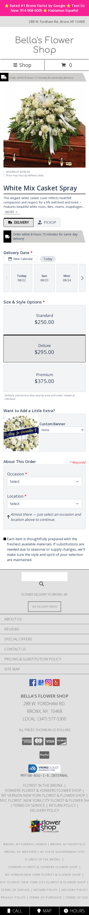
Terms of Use (77, 897)
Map (46, 911)
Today (47, 259)
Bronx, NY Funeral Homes (25, 844)
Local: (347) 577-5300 (44, 719)
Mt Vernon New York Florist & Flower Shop (43, 795)
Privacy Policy (13, 897)
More (9, 212)
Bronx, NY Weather (21, 852)
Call (16, 911)
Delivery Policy (44, 810)
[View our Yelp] (56, 684)
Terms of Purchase (45, 897)
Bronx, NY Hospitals (68, 844)
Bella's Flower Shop (44, 45)
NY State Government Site (62, 852)
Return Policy (63, 805)
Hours (76, 911)
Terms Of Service (29, 805)
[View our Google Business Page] (40, 684)
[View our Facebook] (32, 684)
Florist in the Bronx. (43, 785)
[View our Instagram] (48, 684)
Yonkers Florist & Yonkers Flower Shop (43, 790)
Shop (25, 64)
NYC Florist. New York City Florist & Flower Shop (43, 882)
